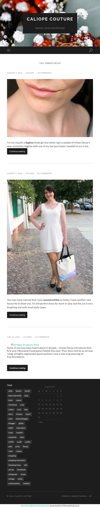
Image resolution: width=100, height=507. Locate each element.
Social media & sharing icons (35, 505)
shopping (12, 456)
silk (25, 465)
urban (23, 474)
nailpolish (12, 437)
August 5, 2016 (14, 173)
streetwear (12, 474)
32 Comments (44, 173)
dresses (19, 414)
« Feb (40, 422)
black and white (14, 395)
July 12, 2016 (13, 337)
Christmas (12, 405)
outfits (27, 442)
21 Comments (42, 337)
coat (22, 405)
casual (18, 400)
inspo (10, 432)
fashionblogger (22, 419)
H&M (10, 428)
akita (10, 391)
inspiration (20, 428)
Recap (25, 446)
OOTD (11, 442)
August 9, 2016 (14, 73)
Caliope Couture (50, 19)
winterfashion (14, 483)
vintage (11, 479)
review (19, 451)
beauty (18, 391)
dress (10, 414)
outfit (19, 442)
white (20, 479)
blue (26, 395)
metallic (19, 432)
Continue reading (17, 151)
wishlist (26, 483)
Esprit (28, 414)
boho (10, 400)
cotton (11, 409)
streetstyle (21, 469)
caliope (30, 73)
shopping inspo (14, 465)
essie (10, 419)
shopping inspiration (16, 460)
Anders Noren (79, 496)
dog (25, 409)
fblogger (11, 423)
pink (10, 446)
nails (22, 437)
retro (10, 451)
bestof (27, 391)
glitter (21, 423)
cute (19, 409)
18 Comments (44, 73)
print (17, 446)
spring (11, 469)
